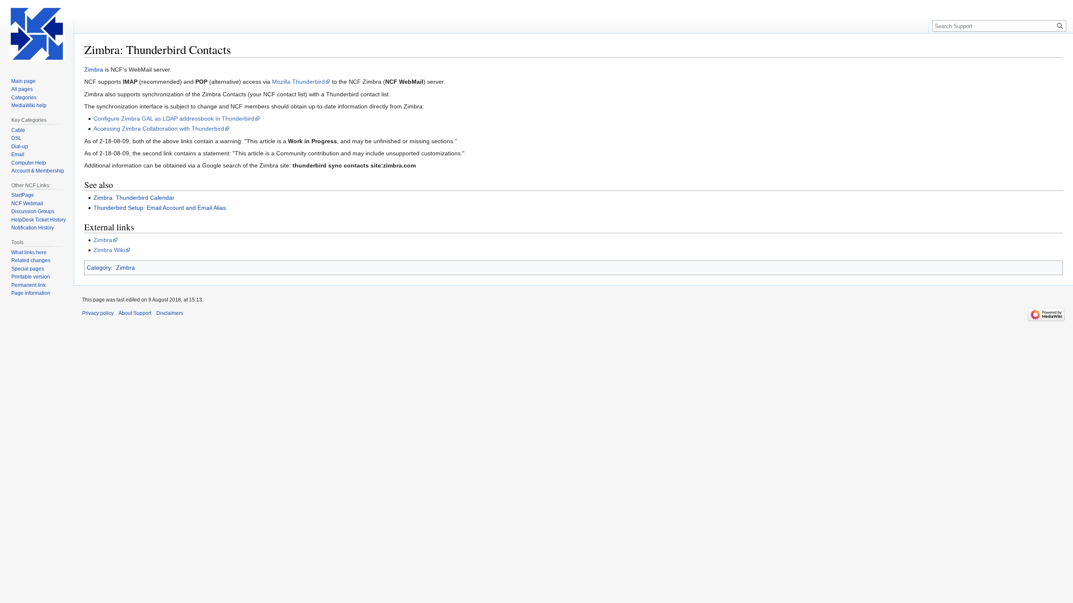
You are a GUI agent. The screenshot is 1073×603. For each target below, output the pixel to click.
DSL (16, 138)
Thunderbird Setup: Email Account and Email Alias (159, 207)
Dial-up (19, 146)
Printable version (30, 277)
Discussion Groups (32, 211)
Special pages (27, 269)
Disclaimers (169, 313)
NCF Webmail (27, 203)
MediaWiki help (29, 105)
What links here (29, 252)
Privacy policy (98, 313)
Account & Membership (37, 171)
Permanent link (28, 285)
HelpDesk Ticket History (38, 220)
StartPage (22, 195)
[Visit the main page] (36, 33)
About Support (135, 313)
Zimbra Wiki (109, 250)
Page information (30, 293)
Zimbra (93, 69)
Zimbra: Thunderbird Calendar (133, 197)
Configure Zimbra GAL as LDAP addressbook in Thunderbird (173, 118)
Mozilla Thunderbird (298, 81)
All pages (22, 89)
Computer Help (28, 163)
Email (17, 154)
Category (99, 267)
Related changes (30, 260)
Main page (23, 81)
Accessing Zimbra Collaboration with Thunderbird (158, 128)
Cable (18, 130)
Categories (23, 97)
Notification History (32, 228)
